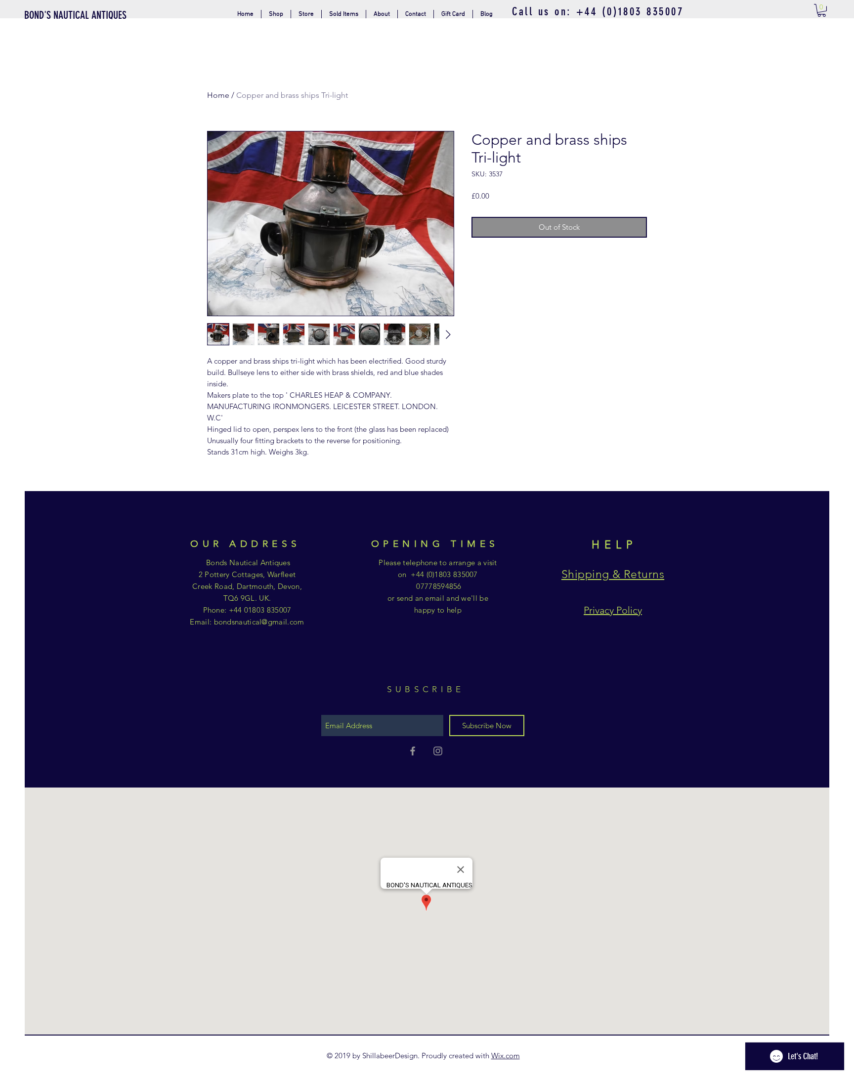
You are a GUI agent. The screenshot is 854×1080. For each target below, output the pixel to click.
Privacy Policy (613, 610)
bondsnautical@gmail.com (259, 621)
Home (218, 95)
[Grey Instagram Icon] (438, 751)
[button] (306, 14)
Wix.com (505, 1055)
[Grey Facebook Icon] (413, 751)
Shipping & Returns (612, 574)
